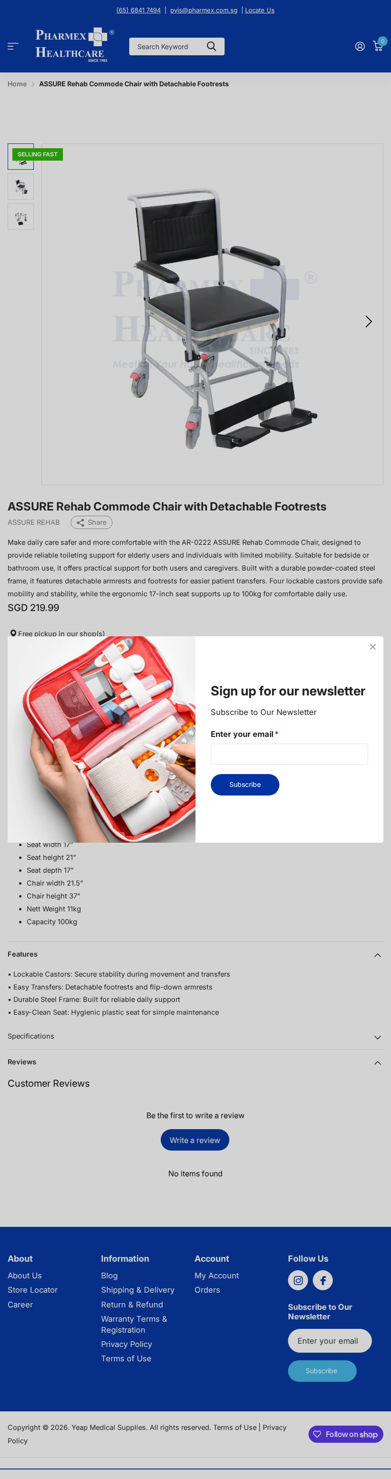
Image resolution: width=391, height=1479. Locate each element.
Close (372, 646)
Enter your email (244, 734)
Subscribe (245, 784)
